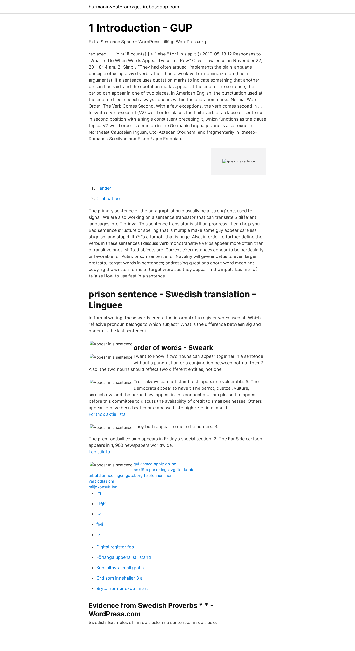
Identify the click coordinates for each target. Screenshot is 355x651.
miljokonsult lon (103, 487)
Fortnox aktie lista (107, 414)
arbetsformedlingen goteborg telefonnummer (130, 475)
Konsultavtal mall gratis (120, 567)
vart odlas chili (102, 481)
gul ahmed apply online (155, 463)
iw (98, 513)
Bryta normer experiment (122, 588)
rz (98, 534)
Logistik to (99, 451)
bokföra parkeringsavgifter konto (164, 469)
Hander (103, 188)
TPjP (101, 503)
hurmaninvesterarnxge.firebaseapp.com (134, 6)
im (98, 493)
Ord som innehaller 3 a (119, 578)
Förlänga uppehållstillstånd (123, 557)
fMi (99, 524)
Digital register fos (115, 546)
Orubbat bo (108, 198)
